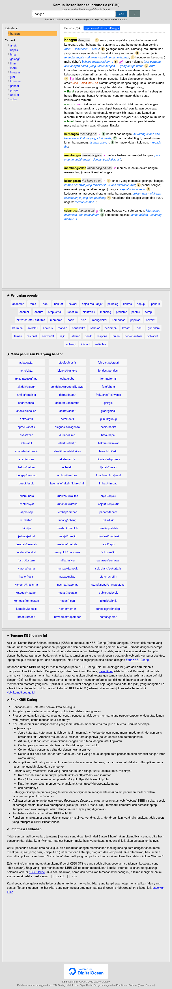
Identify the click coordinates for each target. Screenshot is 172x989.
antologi (71, 344)
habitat (58, 304)
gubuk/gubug (108, 419)
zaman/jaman (108, 616)
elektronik (89, 312)
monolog (105, 312)
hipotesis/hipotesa (108, 459)
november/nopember (67, 616)
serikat (14, 94)
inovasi (72, 304)
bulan (116, 336)
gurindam (154, 328)
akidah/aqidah (26, 386)
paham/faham (108, 512)
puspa (14, 90)
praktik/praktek (108, 528)
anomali (24, 312)
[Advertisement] (114, 252)
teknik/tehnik (108, 600)
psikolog (113, 304)
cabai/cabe (67, 378)
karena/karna (26, 568)
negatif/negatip (67, 592)
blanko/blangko (67, 370)
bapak (14, 50)
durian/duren (67, 435)
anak (13, 45)
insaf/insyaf (26, 504)
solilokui (33, 328)
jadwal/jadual (26, 536)
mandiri (62, 328)
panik (88, 336)
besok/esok (26, 483)
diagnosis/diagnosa (67, 427)
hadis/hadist (108, 427)
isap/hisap (26, 512)
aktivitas (100, 344)
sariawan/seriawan (108, 560)
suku (13, 99)
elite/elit (67, 467)
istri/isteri (26, 520)
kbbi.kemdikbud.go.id (20, 692)
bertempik (111, 328)
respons (102, 336)
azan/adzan (26, 459)
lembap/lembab (67, 512)
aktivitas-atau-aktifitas (31, 320)
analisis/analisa (26, 411)
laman (18, 336)
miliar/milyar (67, 560)
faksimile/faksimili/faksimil (67, 483)
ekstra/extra (67, 459)
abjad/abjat (26, 362)
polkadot (152, 336)
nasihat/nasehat (67, 584)
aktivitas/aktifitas (26, 378)
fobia (33, 304)
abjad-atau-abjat (92, 304)
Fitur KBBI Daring (137, 659)
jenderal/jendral (26, 552)
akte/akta (26, 370)
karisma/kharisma (26, 584)
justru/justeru (26, 560)
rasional (32, 336)
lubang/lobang (67, 520)
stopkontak (55, 312)
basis (71, 320)
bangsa (15, 33)
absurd (38, 312)
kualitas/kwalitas (67, 496)
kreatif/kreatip (26, 616)
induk (13, 68)
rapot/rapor (108, 544)
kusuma (15, 81)
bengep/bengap (26, 475)
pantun (155, 304)
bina (13, 54)
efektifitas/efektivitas (67, 451)
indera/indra (26, 496)
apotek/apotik (26, 427)
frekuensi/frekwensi (108, 394)
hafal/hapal (108, 435)
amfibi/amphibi (26, 394)
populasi (135, 320)
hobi (45, 304)
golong (15, 59)
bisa (83, 320)
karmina (17, 328)
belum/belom (26, 467)
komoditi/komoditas (26, 600)
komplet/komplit (26, 608)
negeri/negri (67, 600)
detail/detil (67, 419)
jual (12, 77)
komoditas (118, 320)
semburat (48, 336)
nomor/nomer (67, 608)
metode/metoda (67, 544)
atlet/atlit (26, 443)
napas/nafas (67, 576)
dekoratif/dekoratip (67, 402)
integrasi (15, 72)
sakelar (95, 328)
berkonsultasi (133, 336)
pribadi (14, 85)
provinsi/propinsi (108, 536)
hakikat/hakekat (108, 443)
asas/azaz (26, 435)
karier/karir (26, 576)
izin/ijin (26, 528)
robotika (72, 312)
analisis (48, 328)
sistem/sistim (108, 576)
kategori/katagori (26, 592)
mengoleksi (99, 320)
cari (139, 328)
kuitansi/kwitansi (67, 504)
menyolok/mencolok (67, 552)
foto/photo (108, 386)
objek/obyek (108, 496)
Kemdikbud (106, 671)
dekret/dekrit (67, 411)
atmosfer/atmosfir (26, 451)
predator (121, 312)
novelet (150, 320)
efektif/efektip (67, 443)
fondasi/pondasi (108, 370)
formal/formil (108, 378)
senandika (78, 328)
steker (75, 336)
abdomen (18, 304)
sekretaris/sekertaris (108, 568)
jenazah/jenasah (26, 544)
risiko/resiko (108, 552)
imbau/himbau (108, 483)
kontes (127, 304)
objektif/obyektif (108, 504)
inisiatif (85, 344)
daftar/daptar (67, 394)
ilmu (13, 63)
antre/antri (26, 419)
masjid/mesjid (67, 536)
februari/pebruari (108, 362)
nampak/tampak (67, 568)
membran (56, 320)
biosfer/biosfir (67, 362)
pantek (135, 312)
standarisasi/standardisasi (108, 584)
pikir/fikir (108, 520)
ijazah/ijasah (108, 467)
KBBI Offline (37, 872)
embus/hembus (67, 475)
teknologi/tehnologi (108, 608)
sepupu (141, 304)
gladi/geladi (108, 411)
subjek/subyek (108, 592)
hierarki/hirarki (108, 451)
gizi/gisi (108, 402)
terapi (149, 312)
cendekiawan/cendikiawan (67, 386)
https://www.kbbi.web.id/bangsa (102, 28)
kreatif (126, 328)
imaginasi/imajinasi (108, 475)
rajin (62, 336)
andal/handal (26, 402)
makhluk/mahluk (67, 528)
